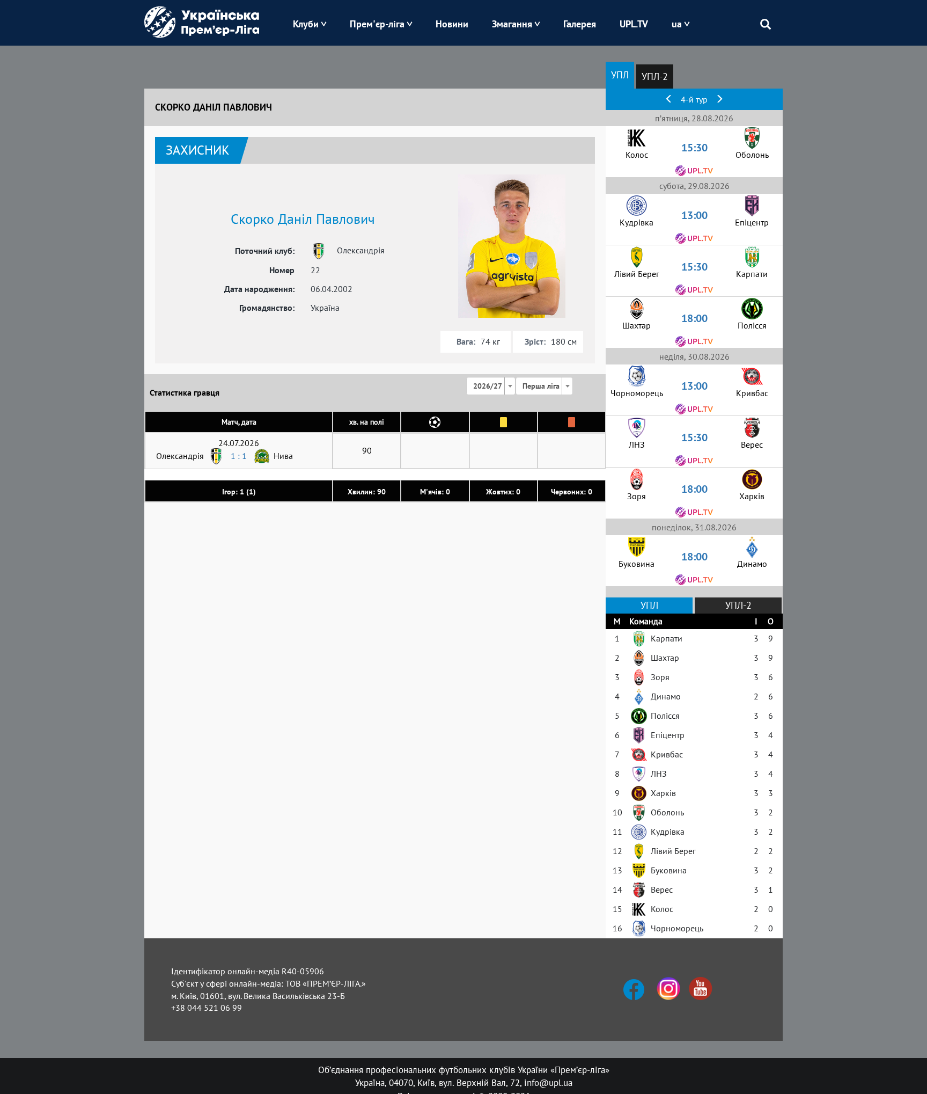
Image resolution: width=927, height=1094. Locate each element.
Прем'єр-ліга (377, 24)
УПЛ (620, 75)
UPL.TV (634, 24)
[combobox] (491, 386)
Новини (452, 24)
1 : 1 (239, 455)
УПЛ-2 (655, 76)
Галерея (579, 24)
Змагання (512, 24)
